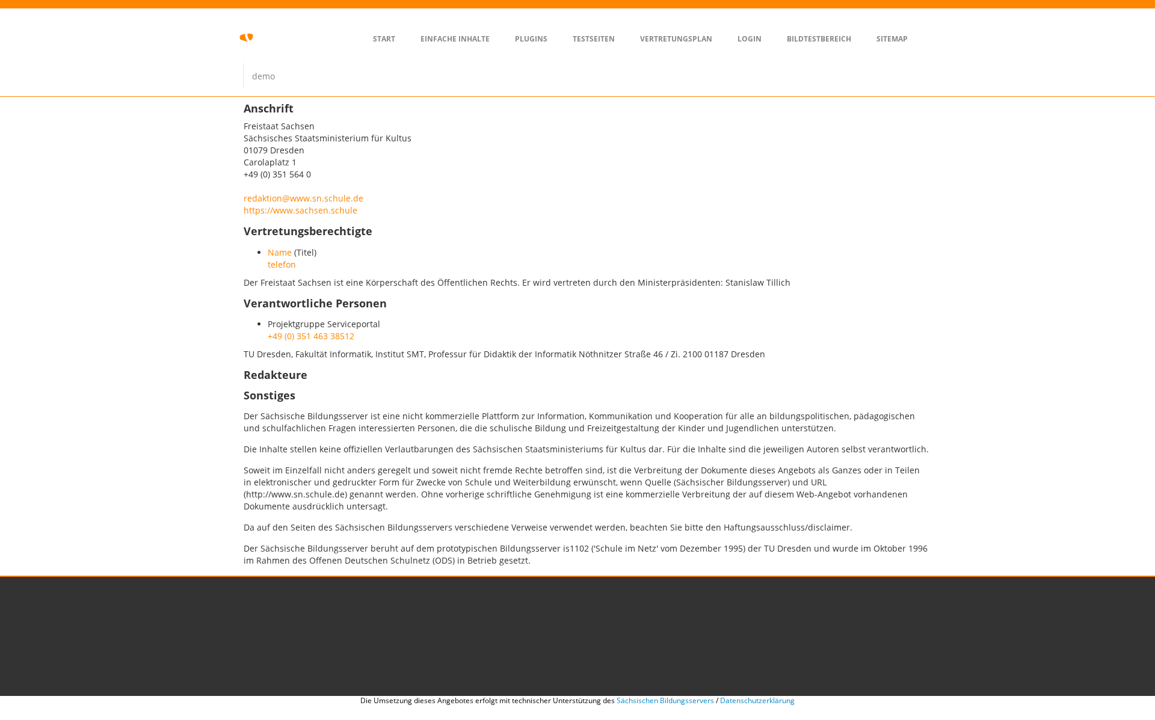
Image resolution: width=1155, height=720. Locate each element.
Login (750, 39)
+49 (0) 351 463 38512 (311, 336)
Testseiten (594, 39)
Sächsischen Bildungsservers (665, 700)
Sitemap (892, 39)
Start (384, 39)
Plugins (531, 39)
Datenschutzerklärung (757, 700)
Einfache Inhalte (455, 39)
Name (280, 252)
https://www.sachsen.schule (300, 210)
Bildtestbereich (819, 39)
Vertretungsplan (676, 39)
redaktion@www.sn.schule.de (303, 198)
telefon (282, 264)
